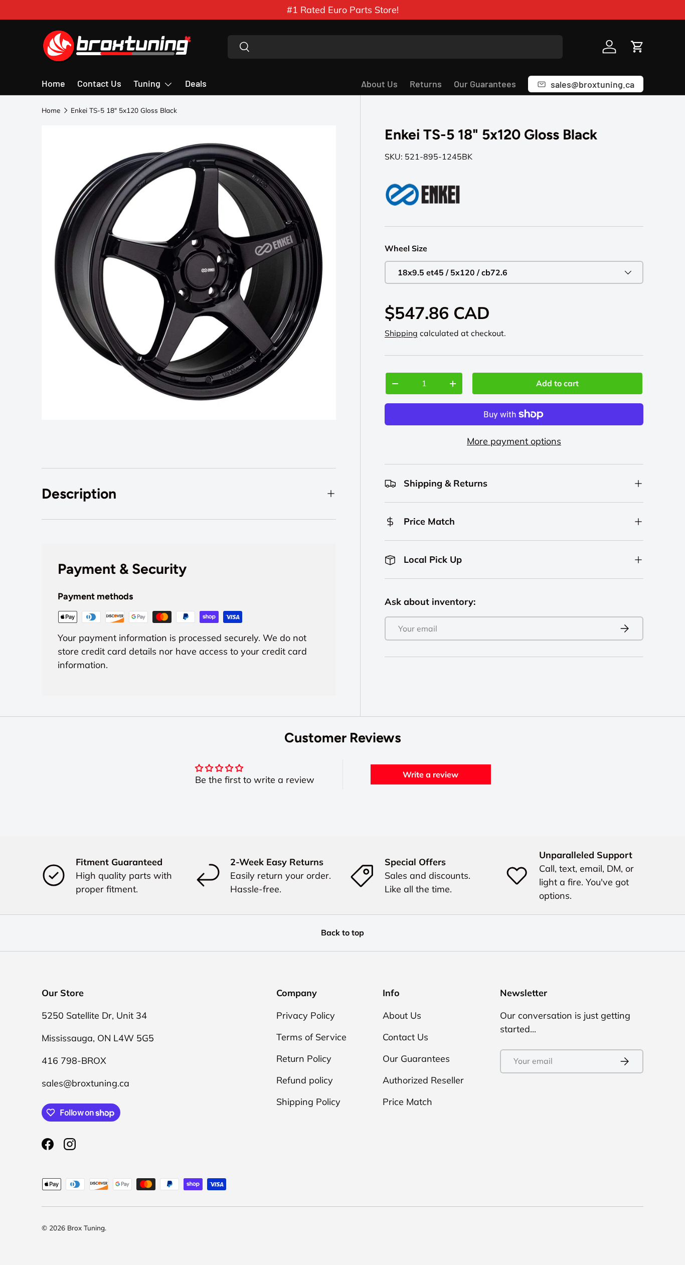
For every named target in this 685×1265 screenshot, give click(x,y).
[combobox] (395, 47)
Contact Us (99, 83)
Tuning (146, 83)
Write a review (430, 774)
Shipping (401, 333)
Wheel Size (406, 248)
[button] (637, 47)
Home (53, 83)
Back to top (342, 932)
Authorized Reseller (423, 1080)
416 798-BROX (74, 1060)
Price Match (407, 1102)
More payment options (514, 441)
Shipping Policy (308, 1102)
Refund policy (304, 1080)
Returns (426, 83)
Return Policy (303, 1058)
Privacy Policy (305, 1015)
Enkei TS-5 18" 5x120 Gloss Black (124, 110)
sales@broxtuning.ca (85, 1083)
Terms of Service (311, 1037)
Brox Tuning (86, 1227)
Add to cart (557, 383)
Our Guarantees (485, 83)
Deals (196, 83)
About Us (379, 83)
